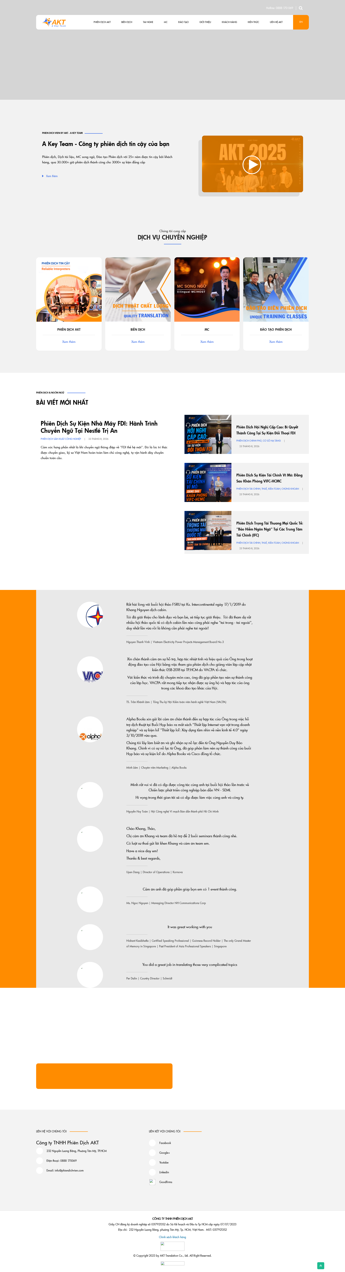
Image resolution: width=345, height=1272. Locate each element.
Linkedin (164, 1172)
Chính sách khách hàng (172, 1237)
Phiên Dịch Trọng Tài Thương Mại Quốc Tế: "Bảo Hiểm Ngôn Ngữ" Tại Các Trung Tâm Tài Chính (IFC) (269, 529)
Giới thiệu (205, 22)
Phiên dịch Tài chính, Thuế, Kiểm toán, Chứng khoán (267, 488)
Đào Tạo (183, 22)
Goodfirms (165, 1182)
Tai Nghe (148, 22)
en (300, 21)
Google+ (164, 1153)
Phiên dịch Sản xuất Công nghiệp (61, 438)
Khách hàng (229, 22)
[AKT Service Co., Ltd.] (54, 22)
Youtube (164, 1162)
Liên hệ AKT (276, 22)
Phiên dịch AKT (102, 22)
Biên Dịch (138, 329)
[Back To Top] (320, 1265)
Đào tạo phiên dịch (276, 329)
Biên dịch (126, 22)
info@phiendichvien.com (69, 1170)
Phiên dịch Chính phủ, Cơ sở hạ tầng (258, 440)
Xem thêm (52, 176)
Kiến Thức (253, 22)
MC (166, 22)
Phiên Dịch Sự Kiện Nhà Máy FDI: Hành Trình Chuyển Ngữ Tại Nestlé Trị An (99, 426)
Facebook (165, 1143)
